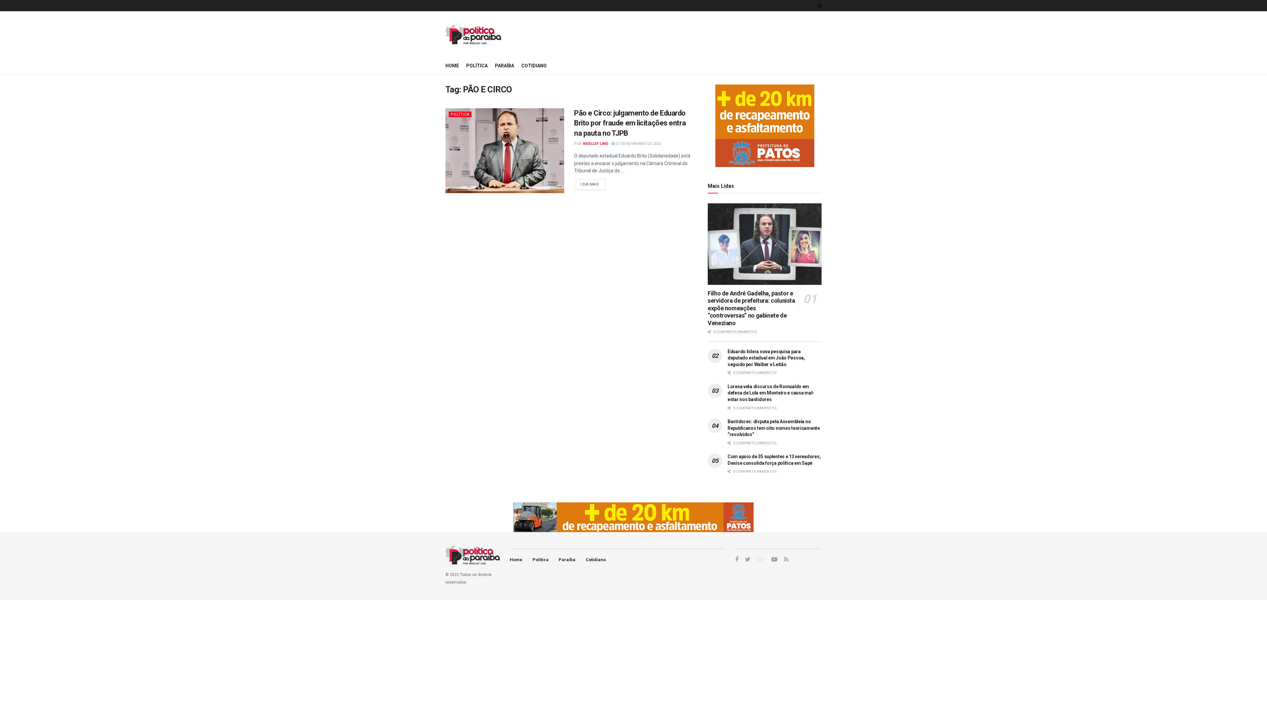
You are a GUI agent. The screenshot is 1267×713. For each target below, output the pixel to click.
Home (452, 65)
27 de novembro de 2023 (638, 144)
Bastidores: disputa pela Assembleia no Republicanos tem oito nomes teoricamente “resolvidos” (774, 428)
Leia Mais (589, 184)
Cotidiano (534, 65)
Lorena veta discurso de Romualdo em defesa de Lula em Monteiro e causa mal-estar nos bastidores (771, 393)
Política (477, 65)
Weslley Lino (595, 144)
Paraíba (504, 65)
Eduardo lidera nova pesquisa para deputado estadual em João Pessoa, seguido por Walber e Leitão (766, 358)
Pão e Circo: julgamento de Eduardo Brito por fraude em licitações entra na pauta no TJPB (630, 123)
